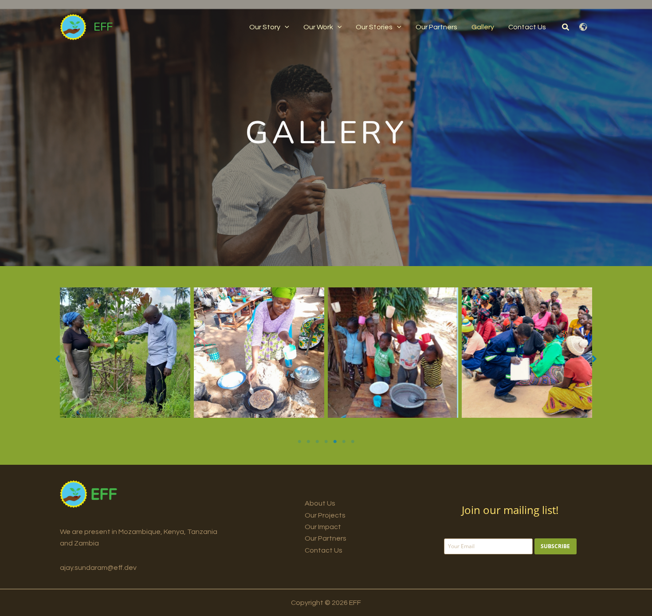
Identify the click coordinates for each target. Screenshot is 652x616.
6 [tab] (343, 441)
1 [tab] (299, 441)
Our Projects (325, 515)
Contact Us (323, 550)
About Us (320, 503)
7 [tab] (352, 441)
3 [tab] (317, 441)
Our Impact (323, 526)
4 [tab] (326, 441)
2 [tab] (308, 441)
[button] (284, 27)
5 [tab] (334, 441)
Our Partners (325, 538)
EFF (103, 27)
